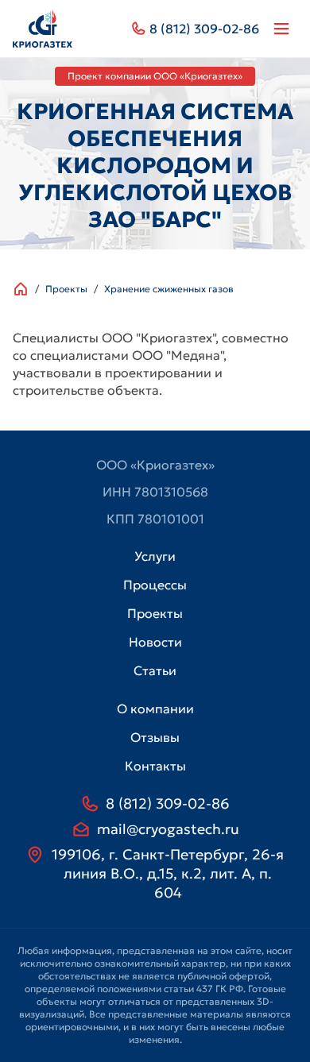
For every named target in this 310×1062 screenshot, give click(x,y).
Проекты (66, 289)
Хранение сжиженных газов (169, 289)
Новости (155, 642)
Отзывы (155, 737)
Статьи (155, 670)
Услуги (155, 556)
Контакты (155, 766)
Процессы (155, 585)
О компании (155, 708)
